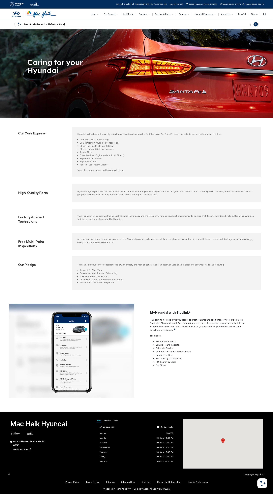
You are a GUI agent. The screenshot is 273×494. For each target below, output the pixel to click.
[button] (223, 441)
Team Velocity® (123, 488)
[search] (264, 15)
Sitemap (110, 482)
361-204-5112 (108, 427)
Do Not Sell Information (169, 482)
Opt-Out (146, 482)
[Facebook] (9, 474)
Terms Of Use (93, 482)
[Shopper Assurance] (15, 433)
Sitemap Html (128, 482)
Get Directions (20, 449)
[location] (187, 4)
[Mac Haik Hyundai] (33, 14)
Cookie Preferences (198, 482)
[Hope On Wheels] (30, 433)
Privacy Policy (72, 482)
